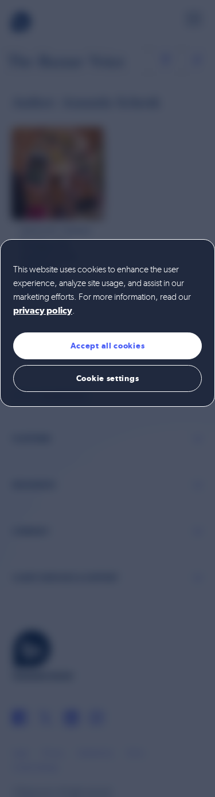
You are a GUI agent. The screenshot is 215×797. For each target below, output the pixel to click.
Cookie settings (107, 378)
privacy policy (42, 311)
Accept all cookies (108, 345)
